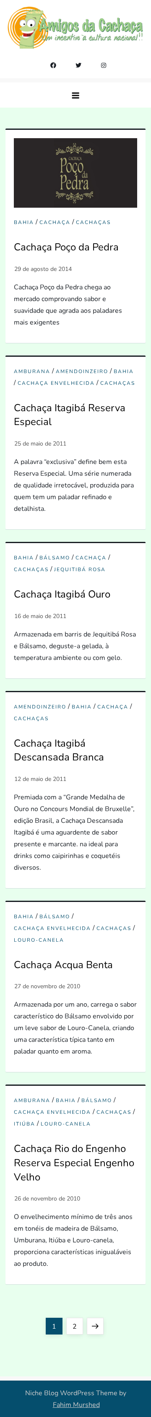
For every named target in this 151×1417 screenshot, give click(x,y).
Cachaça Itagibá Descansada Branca (59, 750)
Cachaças (93, 222)
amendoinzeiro (82, 371)
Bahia (24, 222)
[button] (75, 95)
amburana (32, 371)
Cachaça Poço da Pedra (66, 247)
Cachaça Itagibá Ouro (62, 594)
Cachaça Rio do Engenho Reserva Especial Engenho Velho (74, 1162)
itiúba (24, 1124)
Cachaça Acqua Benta (63, 964)
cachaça (54, 222)
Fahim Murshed (76, 1404)
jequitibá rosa (80, 570)
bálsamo (54, 558)
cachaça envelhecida (56, 383)
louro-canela (39, 940)
